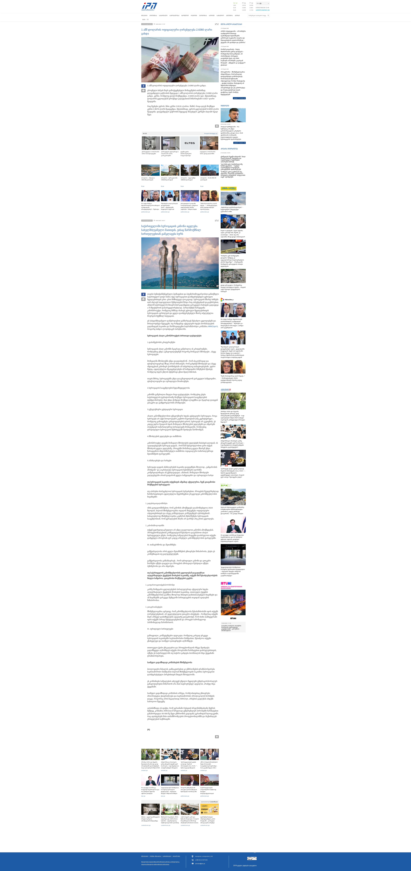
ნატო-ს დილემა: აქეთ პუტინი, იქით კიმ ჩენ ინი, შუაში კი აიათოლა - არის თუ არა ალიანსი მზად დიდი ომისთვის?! (233, 234)
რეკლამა (176, 856)
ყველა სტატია (239, 142)
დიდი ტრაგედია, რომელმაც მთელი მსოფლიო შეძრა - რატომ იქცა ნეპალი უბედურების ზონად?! (233, 288)
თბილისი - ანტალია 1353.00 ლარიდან (148, 179)
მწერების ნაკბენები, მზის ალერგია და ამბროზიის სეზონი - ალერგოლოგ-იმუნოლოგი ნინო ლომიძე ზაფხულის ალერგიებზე (170, 820)
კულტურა (229, 15)
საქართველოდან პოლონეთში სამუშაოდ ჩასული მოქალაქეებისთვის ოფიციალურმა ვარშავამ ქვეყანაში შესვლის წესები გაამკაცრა (209, 793)
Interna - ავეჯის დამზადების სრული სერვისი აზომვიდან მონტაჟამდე (150, 819)
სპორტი (211, 15)
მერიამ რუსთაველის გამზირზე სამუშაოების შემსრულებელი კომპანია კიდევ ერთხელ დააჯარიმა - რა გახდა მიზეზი (232, 510)
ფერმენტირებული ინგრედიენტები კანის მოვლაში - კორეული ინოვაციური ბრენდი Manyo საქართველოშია (208, 820)
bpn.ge (235, 3)
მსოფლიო (185, 15)
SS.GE (145, 133)
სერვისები (167, 856)
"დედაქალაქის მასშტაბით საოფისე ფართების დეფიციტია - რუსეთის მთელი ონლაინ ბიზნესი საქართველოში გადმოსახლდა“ (170, 792)
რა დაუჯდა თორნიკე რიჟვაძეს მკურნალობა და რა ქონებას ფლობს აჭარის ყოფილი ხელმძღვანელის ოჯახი (150, 791)
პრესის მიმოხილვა (229, 149)
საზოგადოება (174, 15)
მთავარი (144, 15)
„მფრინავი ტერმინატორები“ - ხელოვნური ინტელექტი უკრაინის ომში (232, 209)
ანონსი (237, 15)
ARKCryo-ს (213, 326)
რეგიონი (194, 15)
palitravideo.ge (145, 212)
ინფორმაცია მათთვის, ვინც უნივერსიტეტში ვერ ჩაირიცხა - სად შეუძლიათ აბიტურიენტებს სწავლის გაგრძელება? (170, 766)
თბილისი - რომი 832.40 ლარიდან (208, 179)
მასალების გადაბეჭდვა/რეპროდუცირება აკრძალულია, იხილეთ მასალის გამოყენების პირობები (160, 863)
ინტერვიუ (225, 106)
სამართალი (163, 15)
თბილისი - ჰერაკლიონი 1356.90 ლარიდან (169, 179)
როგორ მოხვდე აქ (210, 133)
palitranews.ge (185, 796)
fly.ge (142, 186)
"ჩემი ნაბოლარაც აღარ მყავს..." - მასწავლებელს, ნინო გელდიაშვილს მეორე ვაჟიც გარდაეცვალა (208, 207)
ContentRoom (214, 802)
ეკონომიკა (203, 15)
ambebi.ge (144, 770)
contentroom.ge (145, 825)
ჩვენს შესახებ (155, 856)
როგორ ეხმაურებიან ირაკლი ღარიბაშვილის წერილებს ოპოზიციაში (189, 789)
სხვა (143, 19)
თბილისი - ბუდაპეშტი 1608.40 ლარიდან (188, 179)
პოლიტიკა (153, 15)
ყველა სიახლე (239, 98)
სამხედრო (220, 15)
